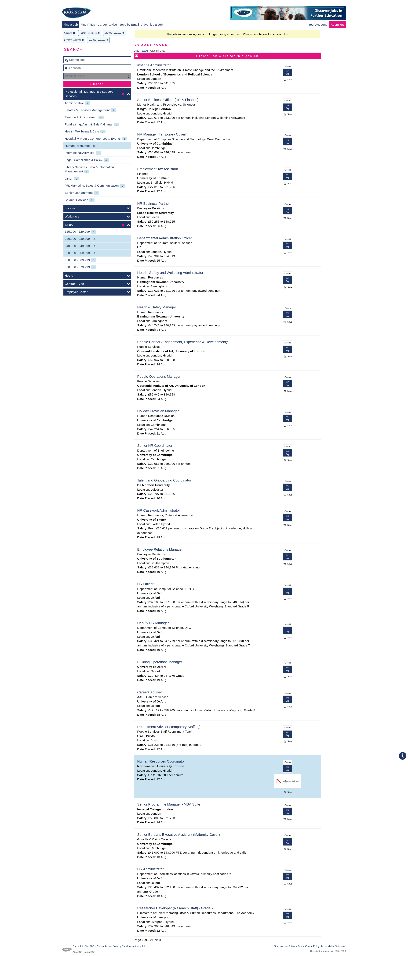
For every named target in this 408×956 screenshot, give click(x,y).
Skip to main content (15, 3)
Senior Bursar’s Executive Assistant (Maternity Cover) (178, 835)
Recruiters (338, 24)
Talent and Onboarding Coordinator (164, 480)
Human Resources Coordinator (161, 761)
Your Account (317, 24)
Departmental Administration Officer (164, 238)
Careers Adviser (149, 692)
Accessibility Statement (333, 946)
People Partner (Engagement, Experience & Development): (182, 342)
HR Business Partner (153, 204)
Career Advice (107, 24)
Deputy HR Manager (153, 623)
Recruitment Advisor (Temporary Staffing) (168, 727)
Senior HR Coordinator (154, 446)
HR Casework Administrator (158, 510)
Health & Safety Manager (156, 307)
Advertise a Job (152, 24)
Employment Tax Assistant (157, 169)
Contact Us (89, 952)
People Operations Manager (158, 376)
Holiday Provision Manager (158, 411)
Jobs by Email (129, 24)
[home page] (76, 13)
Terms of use (281, 946)
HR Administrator (150, 869)
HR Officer (145, 584)
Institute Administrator (154, 65)
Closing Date (157, 50)
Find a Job (70, 24)
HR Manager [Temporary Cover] (161, 134)
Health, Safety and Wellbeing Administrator (170, 273)
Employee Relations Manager (160, 549)
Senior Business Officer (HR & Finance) (167, 100)
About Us (77, 952)
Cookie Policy (312, 946)
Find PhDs (87, 24)
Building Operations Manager (159, 662)
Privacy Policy (296, 946)
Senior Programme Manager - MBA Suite (168, 804)
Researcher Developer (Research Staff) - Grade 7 (175, 908)
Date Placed (141, 50)
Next (158, 940)
